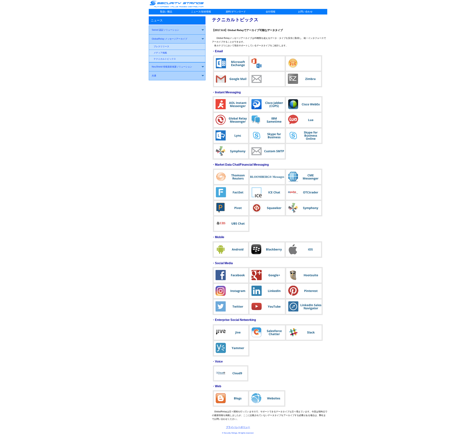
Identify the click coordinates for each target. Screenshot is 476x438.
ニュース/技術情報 (201, 11)
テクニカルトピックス (165, 59)
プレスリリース (161, 46)
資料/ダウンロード (236, 11)
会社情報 (270, 11)
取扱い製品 (166, 11)
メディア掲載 (160, 52)
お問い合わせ (305, 11)
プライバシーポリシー (238, 427)
